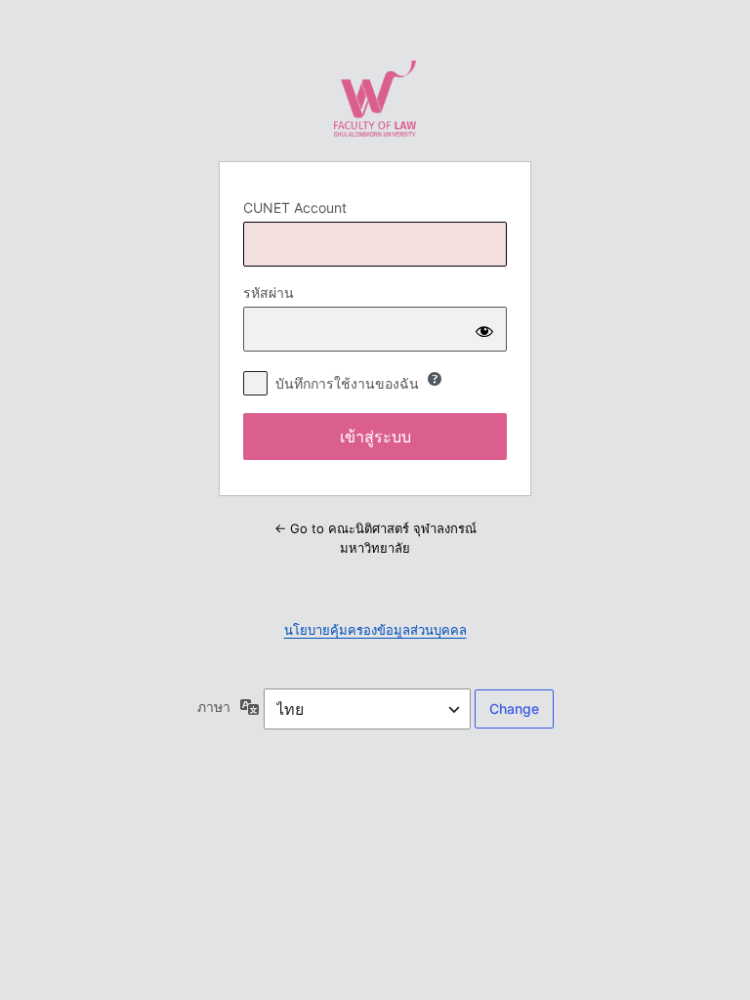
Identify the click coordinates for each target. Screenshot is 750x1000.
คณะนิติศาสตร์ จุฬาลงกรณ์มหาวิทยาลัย (375, 99)
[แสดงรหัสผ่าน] (484, 329)
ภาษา (213, 706)
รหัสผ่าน (268, 292)
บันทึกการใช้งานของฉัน (347, 383)
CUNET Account (295, 207)
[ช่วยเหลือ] (434, 379)
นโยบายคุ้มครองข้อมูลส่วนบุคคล (375, 630)
